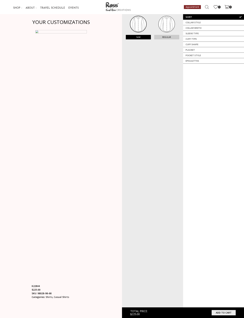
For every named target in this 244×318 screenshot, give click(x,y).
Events (73, 8)
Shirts (49, 297)
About (30, 8)
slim (138, 37)
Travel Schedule (52, 8)
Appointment (192, 6)
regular (166, 37)
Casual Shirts (61, 297)
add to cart (224, 312)
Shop (16, 8)
